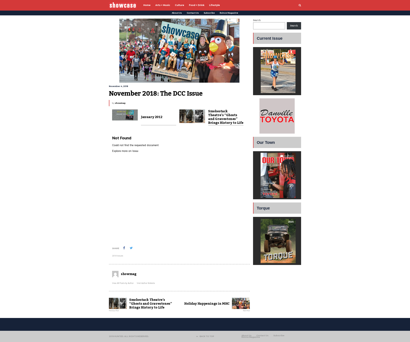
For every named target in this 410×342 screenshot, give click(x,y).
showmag (120, 103)
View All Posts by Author (123, 283)
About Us (177, 13)
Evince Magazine (229, 13)
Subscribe (209, 13)
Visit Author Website (146, 283)
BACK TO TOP (207, 336)
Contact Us (193, 13)
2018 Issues (117, 256)
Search (257, 20)
